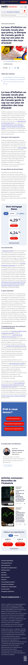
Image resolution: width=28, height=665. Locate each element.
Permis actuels (5, 589)
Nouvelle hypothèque (7, 560)
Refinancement (5, 570)
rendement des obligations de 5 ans (16, 346)
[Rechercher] (2, 15)
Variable (16, 535)
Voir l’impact (23, 2)
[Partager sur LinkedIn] (15, 68)
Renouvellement (5, 565)
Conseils (3, 12)
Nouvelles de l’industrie (13, 12)
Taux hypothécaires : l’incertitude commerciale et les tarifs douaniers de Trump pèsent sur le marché (20, 516)
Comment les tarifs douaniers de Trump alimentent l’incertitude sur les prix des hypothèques (20, 496)
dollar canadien (22, 147)
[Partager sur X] (12, 68)
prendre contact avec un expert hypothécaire (13, 395)
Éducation (4, 574)
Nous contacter (5, 577)
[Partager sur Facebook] (10, 68)
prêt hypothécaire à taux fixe (17, 363)
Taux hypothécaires (6, 563)
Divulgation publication (7, 591)
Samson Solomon (11, 61)
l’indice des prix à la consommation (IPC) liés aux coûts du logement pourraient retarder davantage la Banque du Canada (13, 283)
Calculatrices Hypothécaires (9, 567)
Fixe (11, 535)
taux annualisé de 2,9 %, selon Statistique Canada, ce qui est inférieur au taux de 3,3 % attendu (13, 126)
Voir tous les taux (14, 548)
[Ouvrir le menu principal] (25, 7)
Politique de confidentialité (8, 586)
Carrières (3, 579)
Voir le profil (8, 465)
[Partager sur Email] (18, 68)
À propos (3, 572)
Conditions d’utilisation (7, 584)
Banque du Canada (8, 250)
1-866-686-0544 (13, 6)
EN (22, 6)
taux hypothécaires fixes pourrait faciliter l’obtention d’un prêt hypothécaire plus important (13, 384)
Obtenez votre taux (8, 544)
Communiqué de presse (8, 582)
